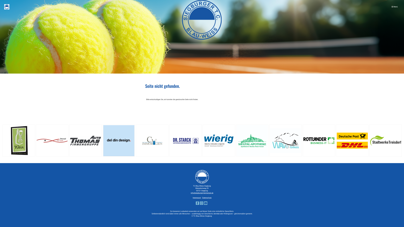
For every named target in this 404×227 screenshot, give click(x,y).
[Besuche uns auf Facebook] (197, 204)
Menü (395, 7)
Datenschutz (207, 198)
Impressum (197, 198)
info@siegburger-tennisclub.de (202, 193)
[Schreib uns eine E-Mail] (205, 204)
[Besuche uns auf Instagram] (201, 204)
